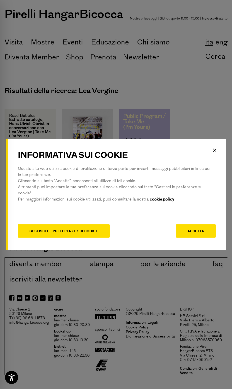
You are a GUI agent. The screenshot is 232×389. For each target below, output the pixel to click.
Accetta (196, 231)
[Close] (214, 150)
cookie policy (162, 200)
